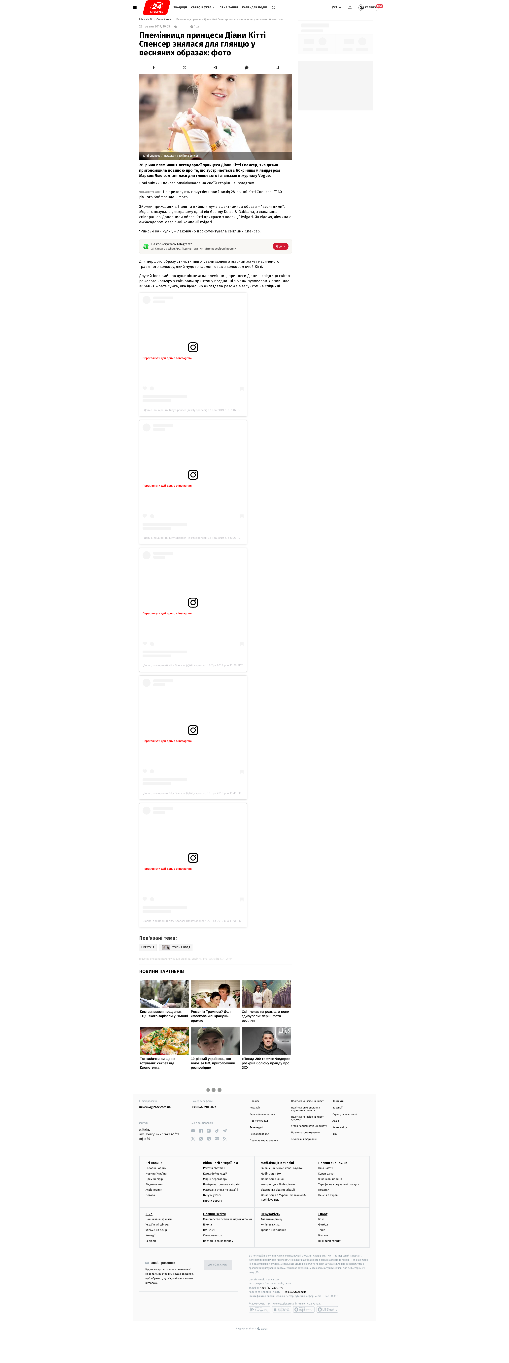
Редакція (255, 1107)
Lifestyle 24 (146, 19)
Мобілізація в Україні (277, 1163)
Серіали (151, 1241)
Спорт (322, 1214)
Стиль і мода (164, 19)
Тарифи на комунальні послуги (338, 1184)
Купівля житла (270, 1224)
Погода (150, 1195)
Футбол (323, 1224)
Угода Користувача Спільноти (309, 1126)
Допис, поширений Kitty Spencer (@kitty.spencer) (175, 410)
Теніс (321, 1230)
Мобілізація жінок (272, 1179)
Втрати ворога (212, 1200)
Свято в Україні (203, 7)
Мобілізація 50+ (271, 1173)
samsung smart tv (327, 1309)
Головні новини (156, 1168)
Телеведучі (256, 1127)
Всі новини (154, 1163)
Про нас (254, 1101)
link (192, 1130)
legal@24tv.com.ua (295, 1291)
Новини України (156, 1173)
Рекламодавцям (259, 1134)
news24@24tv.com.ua (155, 1107)
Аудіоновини (154, 1189)
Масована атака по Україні (220, 1189)
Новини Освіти (214, 1214)
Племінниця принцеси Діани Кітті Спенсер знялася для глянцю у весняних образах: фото (231, 19)
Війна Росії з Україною (220, 1163)
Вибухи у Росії (212, 1195)
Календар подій (254, 7)
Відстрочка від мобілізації (278, 1189)
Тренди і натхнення (273, 1230)
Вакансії (337, 1107)
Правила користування (264, 1140)
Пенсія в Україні (328, 1195)
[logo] (156, 7)
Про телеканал (259, 1121)
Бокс (321, 1219)
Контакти (338, 1101)
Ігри (334, 1134)
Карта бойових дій (215, 1173)
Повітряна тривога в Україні (221, 1184)
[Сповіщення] (350, 7)
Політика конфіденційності (307, 1101)
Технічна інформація (304, 1139)
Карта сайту (339, 1127)
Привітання (229, 7)
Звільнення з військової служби (282, 1168)
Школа (207, 1224)
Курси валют (326, 1173)
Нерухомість (270, 1214)
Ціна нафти (325, 1168)
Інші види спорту (329, 1241)
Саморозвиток (212, 1235)
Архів (335, 1121)
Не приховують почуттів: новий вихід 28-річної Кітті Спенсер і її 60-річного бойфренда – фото (211, 194)
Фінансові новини (330, 1179)
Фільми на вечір (156, 1230)
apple (281, 1309)
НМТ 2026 (209, 1230)
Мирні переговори (215, 1179)
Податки (323, 1189)
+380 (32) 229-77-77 (271, 1287)
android (259, 1309)
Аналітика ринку (271, 1219)
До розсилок (218, 1264)
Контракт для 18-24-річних (278, 1184)
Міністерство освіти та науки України (227, 1219)
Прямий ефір (154, 1179)
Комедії (150, 1235)
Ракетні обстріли (214, 1168)
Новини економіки (332, 1163)
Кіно (149, 1214)
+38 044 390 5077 (203, 1107)
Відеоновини (154, 1184)
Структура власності (344, 1114)
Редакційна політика (262, 1114)
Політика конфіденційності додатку (307, 1118)
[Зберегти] (277, 67)
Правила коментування (305, 1132)
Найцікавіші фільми (159, 1219)
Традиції (180, 7)
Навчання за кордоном (218, 1241)
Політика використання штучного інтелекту (305, 1109)
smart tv (304, 1309)
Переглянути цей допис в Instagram (167, 358)
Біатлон (323, 1235)
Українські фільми (157, 1224)
